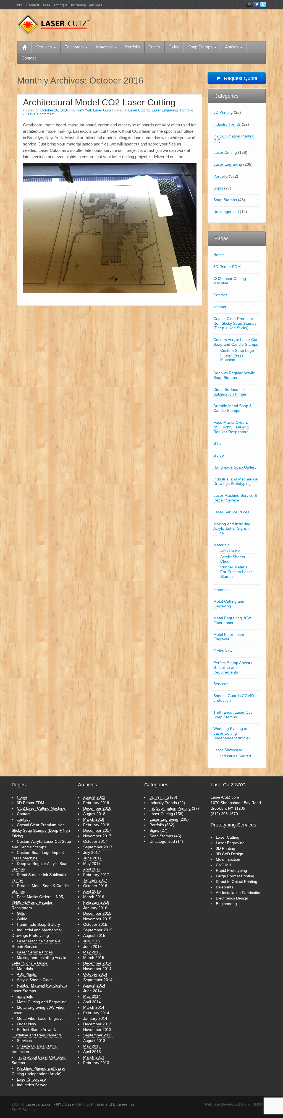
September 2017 (97, 847)
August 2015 (94, 935)
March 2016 (93, 897)
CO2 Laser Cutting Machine (229, 280)
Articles (232, 47)
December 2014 (97, 963)
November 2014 (97, 968)
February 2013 (96, 1062)
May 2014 (92, 996)
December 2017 (97, 830)
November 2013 (97, 1029)
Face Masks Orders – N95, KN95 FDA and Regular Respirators (232, 427)
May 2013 (92, 1046)
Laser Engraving (165, 110)
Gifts (217, 443)
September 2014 (97, 979)
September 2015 (97, 930)
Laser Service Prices (231, 512)
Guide (174, 47)
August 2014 (94, 985)
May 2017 (92, 863)
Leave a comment (40, 114)
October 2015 (95, 924)
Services (44, 47)
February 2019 (96, 802)
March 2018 (93, 819)
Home (218, 255)
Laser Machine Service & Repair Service (235, 497)
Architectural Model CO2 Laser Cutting (99, 102)
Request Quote (239, 78)
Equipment (74, 47)
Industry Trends (227, 124)
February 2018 (96, 825)
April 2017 (92, 869)
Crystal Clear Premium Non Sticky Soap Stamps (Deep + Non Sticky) (234, 323)
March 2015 (93, 957)
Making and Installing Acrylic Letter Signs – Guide (231, 528)
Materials (105, 47)
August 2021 (94, 797)
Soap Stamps (201, 47)
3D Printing (223, 112)
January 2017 (95, 880)
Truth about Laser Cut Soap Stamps (232, 714)
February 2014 (96, 1013)
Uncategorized (226, 211)
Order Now (222, 651)
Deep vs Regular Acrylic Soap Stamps (234, 375)
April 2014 (92, 1002)
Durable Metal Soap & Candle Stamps (232, 408)
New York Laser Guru (94, 110)
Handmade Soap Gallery (234, 467)
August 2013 (94, 1040)
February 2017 (96, 874)
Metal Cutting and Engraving (228, 603)
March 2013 (93, 1057)
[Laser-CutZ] (53, 24)
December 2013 (97, 1024)
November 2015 (97, 919)
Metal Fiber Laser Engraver (228, 636)
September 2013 (97, 1035)
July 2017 (91, 852)
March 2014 (93, 1007)
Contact (29, 58)
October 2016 (95, 885)
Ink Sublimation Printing (234, 136)
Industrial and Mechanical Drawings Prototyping (235, 481)
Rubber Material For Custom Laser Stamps (236, 572)
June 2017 (92, 858)
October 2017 (95, 841)
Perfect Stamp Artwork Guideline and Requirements (232, 667)
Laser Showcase (227, 750)
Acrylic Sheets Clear (232, 559)
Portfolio (132, 47)
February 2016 (96, 902)
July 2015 (91, 941)
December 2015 (97, 913)
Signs (218, 188)
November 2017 (97, 836)
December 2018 (97, 808)
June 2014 (92, 991)
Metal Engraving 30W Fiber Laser (232, 620)
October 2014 (95, 974)
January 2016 (95, 908)
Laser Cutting (139, 110)
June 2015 (92, 946)
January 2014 (95, 1018)
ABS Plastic (230, 551)
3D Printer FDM (227, 266)
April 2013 (92, 1051)
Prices (154, 47)
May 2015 (92, 952)
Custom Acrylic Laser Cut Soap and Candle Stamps (235, 342)
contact (219, 307)
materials (221, 589)
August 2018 (94, 814)
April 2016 (92, 891)
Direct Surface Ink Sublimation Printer (230, 391)
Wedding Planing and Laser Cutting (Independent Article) (232, 733)
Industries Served (235, 756)
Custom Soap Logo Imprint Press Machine (237, 355)
